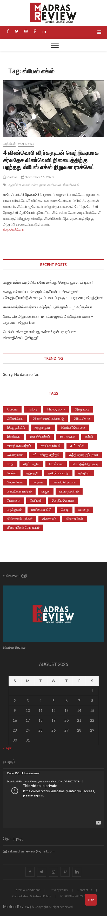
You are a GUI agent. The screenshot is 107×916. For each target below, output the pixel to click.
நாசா (42, 185)
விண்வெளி (54, 185)
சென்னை (56, 464)
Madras (11, 177)
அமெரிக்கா (15, 418)
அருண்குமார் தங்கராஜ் (48, 418)
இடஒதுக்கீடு (16, 427)
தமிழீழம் (84, 473)
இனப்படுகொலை (73, 427)
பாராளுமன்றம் (69, 491)
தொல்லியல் (15, 482)
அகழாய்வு (82, 409)
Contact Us (84, 890)
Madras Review (16, 906)
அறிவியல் (9, 144)
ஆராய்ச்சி (15, 185)
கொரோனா (15, 455)
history (32, 409)
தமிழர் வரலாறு (58, 473)
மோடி (65, 509)
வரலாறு (83, 509)
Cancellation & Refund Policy (31, 896)
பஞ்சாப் (38, 482)
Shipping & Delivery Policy (77, 895)
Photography (56, 409)
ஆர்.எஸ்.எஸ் (82, 418)
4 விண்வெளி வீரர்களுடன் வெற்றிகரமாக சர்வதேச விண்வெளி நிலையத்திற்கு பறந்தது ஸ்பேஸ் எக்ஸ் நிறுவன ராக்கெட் (51, 159)
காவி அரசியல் (51, 446)
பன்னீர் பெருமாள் (64, 482)
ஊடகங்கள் (67, 436)
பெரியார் (36, 500)
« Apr (7, 748)
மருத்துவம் (14, 509)
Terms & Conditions (27, 890)
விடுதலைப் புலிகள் (19, 518)
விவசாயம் (49, 518)
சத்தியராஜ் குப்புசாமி (83, 455)
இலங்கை (13, 436)
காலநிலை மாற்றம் (19, 446)
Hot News (26, 144)
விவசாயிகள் (74, 518)
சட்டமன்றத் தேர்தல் (46, 455)
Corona (12, 409)
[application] (53, 799)
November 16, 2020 (39, 177)
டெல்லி (12, 473)
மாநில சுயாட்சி (41, 509)
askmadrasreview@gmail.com (31, 851)
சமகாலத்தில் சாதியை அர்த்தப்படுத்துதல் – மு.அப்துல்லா (47, 306)
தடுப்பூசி (32, 473)
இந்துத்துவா (43, 427)
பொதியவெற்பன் (63, 500)
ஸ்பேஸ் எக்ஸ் (71, 185)
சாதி (10, 464)
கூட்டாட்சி (77, 446)
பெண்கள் (13, 500)
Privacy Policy (59, 890)
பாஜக (46, 491)
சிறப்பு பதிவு (31, 464)
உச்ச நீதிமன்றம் (40, 436)
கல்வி (89, 436)
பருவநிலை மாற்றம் (19, 491)
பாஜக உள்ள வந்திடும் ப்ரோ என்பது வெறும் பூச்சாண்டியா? (48, 282)
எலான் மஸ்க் (30, 185)
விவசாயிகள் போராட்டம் (23, 527)
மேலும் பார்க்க (20, 230)
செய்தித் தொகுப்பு (85, 464)
